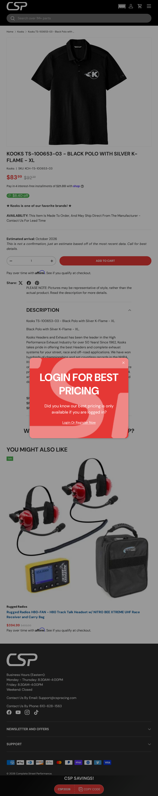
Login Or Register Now (79, 422)
